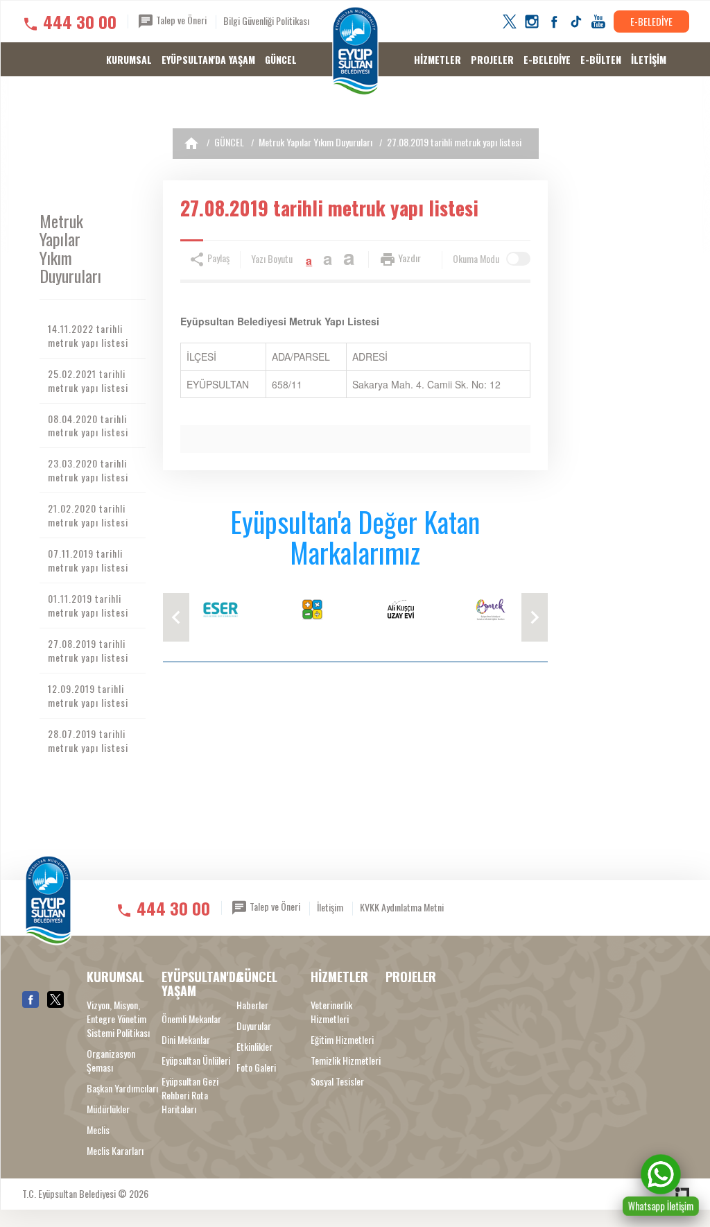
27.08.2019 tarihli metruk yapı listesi (454, 142)
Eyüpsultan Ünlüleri (196, 1060)
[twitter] (510, 21)
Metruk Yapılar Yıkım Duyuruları (315, 142)
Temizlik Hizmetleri (346, 1060)
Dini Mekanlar (186, 1040)
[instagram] (532, 21)
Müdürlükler (108, 1109)
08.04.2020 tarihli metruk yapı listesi (88, 425)
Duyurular (253, 1026)
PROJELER (492, 59)
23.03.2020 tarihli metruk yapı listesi (88, 470)
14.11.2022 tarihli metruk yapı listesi (88, 335)
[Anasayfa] (191, 143)
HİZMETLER (437, 59)
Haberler (252, 1005)
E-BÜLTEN (600, 59)
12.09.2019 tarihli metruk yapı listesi (88, 695)
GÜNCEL (281, 59)
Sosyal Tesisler (337, 1081)
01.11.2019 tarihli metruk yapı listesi (88, 605)
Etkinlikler (254, 1047)
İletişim (330, 907)
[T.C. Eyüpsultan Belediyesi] (355, 51)
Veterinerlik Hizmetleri (331, 1012)
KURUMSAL (129, 59)
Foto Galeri (256, 1067)
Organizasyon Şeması (111, 1060)
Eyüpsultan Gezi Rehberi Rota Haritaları (190, 1095)
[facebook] (554, 21)
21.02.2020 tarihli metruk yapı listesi (88, 515)
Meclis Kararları (115, 1151)
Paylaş (217, 257)
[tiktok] (576, 21)
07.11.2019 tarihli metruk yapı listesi (88, 560)
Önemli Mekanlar (191, 1019)
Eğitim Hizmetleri (342, 1040)
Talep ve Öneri (180, 19)
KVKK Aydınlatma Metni (402, 907)
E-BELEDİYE (651, 21)
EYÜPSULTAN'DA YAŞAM (208, 59)
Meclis (98, 1130)
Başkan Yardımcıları (122, 1088)
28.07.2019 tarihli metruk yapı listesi (88, 740)
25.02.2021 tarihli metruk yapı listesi (88, 380)
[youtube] (598, 21)
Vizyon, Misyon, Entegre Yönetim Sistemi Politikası (118, 1019)
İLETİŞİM (648, 59)
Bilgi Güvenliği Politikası (266, 20)
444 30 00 (80, 21)
